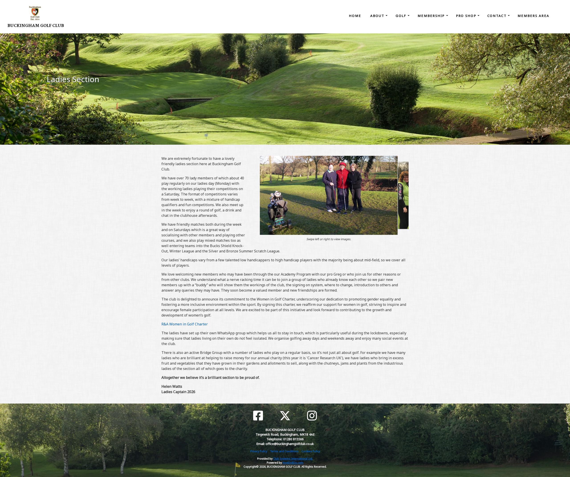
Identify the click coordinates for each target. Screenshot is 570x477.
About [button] (378, 15)
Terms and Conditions (284, 451)
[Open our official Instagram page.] (312, 415)
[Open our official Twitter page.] (285, 415)
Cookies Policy (310, 451)
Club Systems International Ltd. (293, 459)
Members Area (533, 15)
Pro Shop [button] (467, 15)
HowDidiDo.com (293, 463)
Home (355, 15)
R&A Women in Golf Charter (184, 324)
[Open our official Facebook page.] (258, 415)
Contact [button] (497, 15)
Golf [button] (401, 15)
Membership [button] (432, 15)
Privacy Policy (258, 451)
